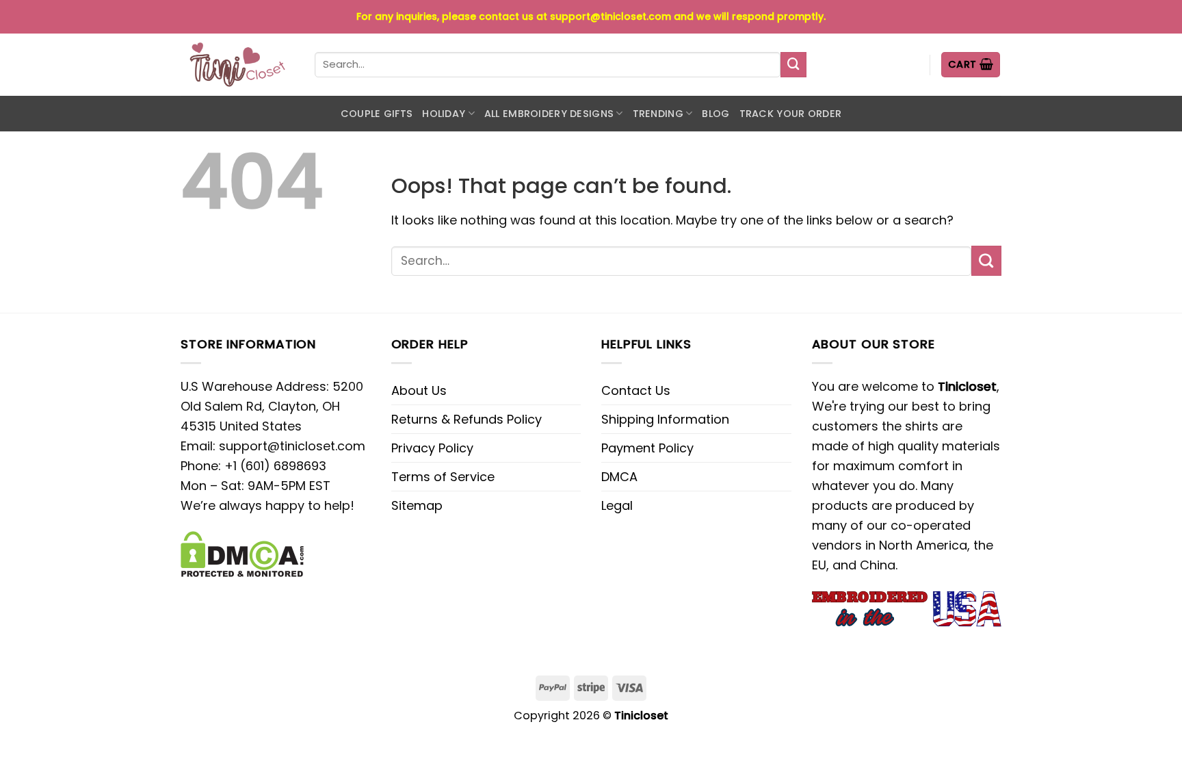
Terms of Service (443, 476)
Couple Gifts (376, 113)
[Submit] (793, 65)
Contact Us (635, 390)
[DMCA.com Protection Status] (242, 552)
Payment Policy (647, 447)
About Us (419, 390)
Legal (617, 505)
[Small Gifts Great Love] (237, 65)
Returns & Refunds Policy (466, 419)
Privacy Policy (432, 447)
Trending (658, 113)
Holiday (443, 113)
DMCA (619, 476)
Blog (715, 113)
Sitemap (417, 505)
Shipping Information (665, 419)
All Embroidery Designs (549, 113)
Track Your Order (790, 113)
